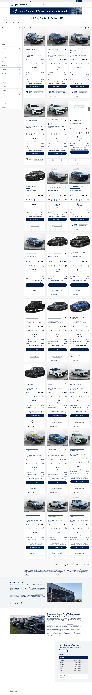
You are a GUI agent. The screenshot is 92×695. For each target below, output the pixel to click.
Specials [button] (62, 4)
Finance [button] (74, 4)
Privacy (32, 690)
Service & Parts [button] (69, 4)
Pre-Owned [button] (51, 4)
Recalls (35, 690)
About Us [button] (80, 4)
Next (76, 564)
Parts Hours (62, 677)
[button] (44, 38)
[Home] (43, 4)
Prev (62, 564)
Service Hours (62, 675)
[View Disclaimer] (37, 63)
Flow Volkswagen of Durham (36, 584)
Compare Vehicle (31, 96)
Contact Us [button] (63, 650)
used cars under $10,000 (61, 620)
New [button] (46, 4)
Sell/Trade (57, 4)
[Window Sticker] (88, 133)
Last (80, 564)
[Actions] (43, 49)
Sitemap (29, 690)
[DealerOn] (13, 691)
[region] (35, 76)
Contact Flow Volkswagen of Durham (55, 635)
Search (84, 22)
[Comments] (43, 63)
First (58, 564)
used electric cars (70, 623)
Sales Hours (62, 657)
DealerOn (26, 690)
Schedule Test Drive (35, 86)
